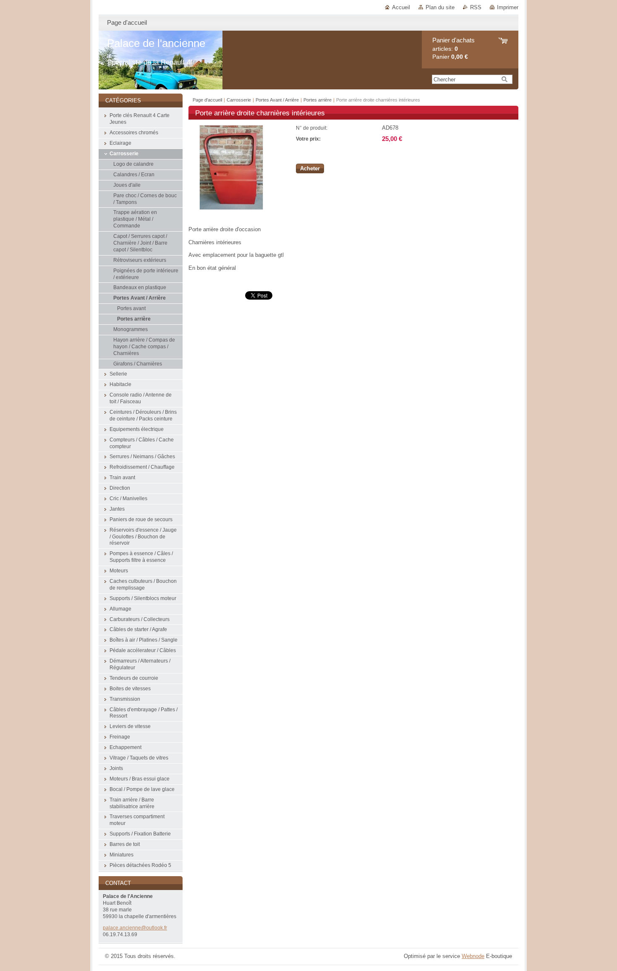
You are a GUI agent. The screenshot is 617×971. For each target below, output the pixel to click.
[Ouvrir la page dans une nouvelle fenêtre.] (231, 208)
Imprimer (507, 7)
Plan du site (440, 7)
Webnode (473, 956)
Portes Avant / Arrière (277, 99)
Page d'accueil (207, 99)
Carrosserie (239, 99)
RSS (475, 7)
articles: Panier (453, 48)
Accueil (401, 7)
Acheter (310, 168)
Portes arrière (317, 99)
